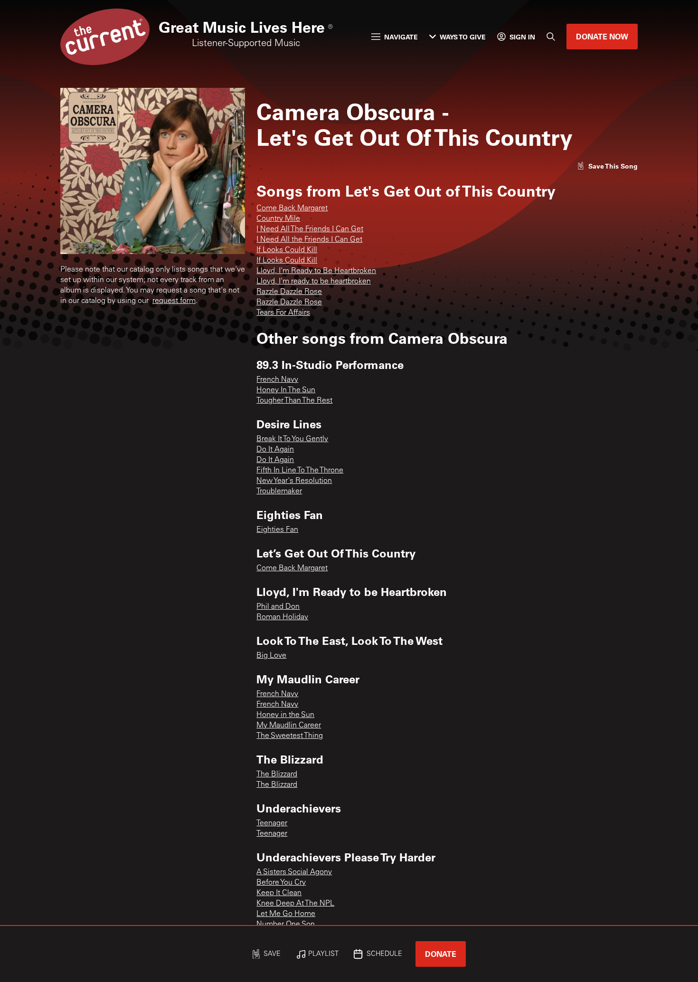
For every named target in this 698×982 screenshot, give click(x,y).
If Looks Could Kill (286, 250)
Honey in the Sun (285, 715)
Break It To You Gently (292, 439)
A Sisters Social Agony (294, 872)
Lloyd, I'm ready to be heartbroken (313, 281)
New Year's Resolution (294, 481)
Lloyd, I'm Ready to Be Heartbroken (316, 271)
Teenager (271, 823)
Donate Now (602, 36)
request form (174, 301)
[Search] (551, 36)
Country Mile (278, 219)
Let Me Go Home (285, 914)
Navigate (401, 36)
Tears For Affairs (283, 313)
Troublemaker (279, 491)
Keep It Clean (279, 893)
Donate (440, 954)
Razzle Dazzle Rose (289, 292)
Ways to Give (463, 36)
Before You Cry (281, 883)
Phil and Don (278, 607)
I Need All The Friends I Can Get (309, 229)
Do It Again (275, 449)
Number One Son (285, 924)
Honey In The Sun (285, 390)
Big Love (271, 656)
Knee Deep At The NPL (295, 903)
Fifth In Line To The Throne (299, 470)
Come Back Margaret (292, 208)
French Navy (277, 380)
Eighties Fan (277, 530)
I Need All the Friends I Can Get (309, 240)
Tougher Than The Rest (294, 401)
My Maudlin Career (288, 725)
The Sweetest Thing (289, 736)
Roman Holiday (282, 617)
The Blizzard (276, 774)
